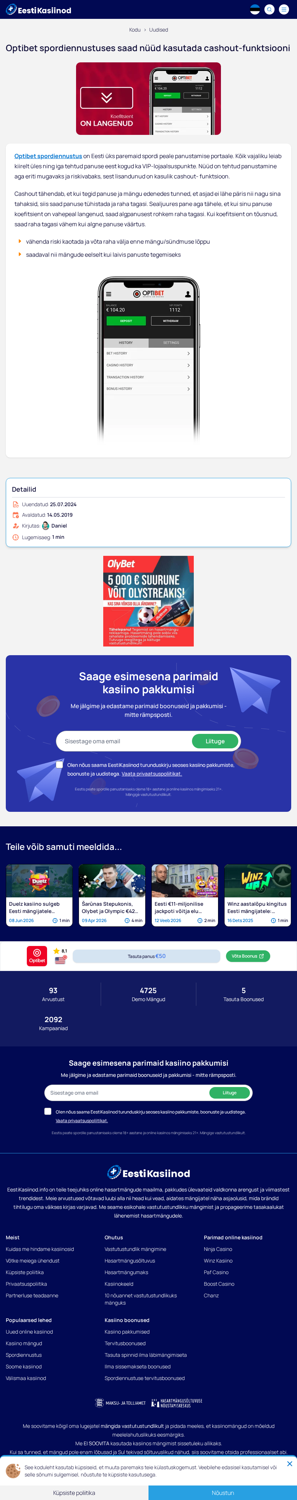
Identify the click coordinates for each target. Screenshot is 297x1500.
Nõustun (223, 1493)
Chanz (211, 1295)
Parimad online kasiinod (233, 1237)
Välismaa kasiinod (26, 1378)
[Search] (269, 9)
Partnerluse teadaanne (32, 1295)
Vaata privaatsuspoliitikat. (152, 773)
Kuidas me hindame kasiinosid (40, 1248)
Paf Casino (216, 1272)
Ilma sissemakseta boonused (138, 1366)
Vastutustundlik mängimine (135, 1248)
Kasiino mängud (24, 1343)
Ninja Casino (218, 1248)
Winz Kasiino (218, 1260)
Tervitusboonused (125, 1343)
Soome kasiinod (24, 1366)
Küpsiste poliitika (25, 1272)
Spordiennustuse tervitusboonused (145, 1378)
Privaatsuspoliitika (26, 1283)
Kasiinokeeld (119, 1283)
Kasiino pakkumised (127, 1331)
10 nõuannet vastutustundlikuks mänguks (141, 1299)
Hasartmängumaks (126, 1272)
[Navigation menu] (284, 9)
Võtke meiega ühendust (32, 1260)
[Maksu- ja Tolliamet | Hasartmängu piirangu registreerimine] (120, 1403)
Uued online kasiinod (29, 1331)
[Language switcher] (255, 9)
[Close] (289, 1463)
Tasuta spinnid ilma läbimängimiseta (146, 1354)
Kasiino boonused (127, 1320)
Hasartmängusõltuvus (130, 1260)
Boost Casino (219, 1283)
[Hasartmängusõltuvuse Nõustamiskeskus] (176, 1403)
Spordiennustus (24, 1354)
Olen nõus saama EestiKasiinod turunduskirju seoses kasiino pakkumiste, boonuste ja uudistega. (151, 1112)
